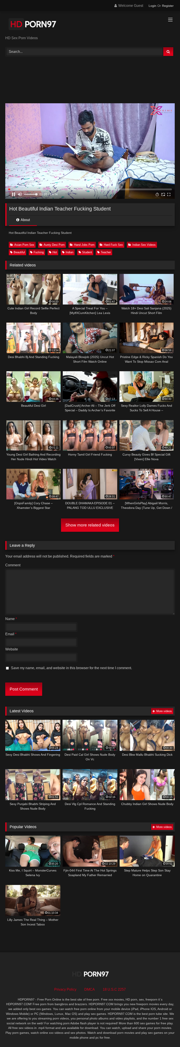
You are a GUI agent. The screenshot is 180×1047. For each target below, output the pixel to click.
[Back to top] (166, 1034)
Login (152, 5)
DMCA (89, 989)
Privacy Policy (65, 989)
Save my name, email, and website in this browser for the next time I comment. (71, 668)
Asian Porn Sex (24, 244)
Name (11, 619)
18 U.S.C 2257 (114, 989)
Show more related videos (90, 525)
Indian (69, 252)
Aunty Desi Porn (54, 244)
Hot (54, 252)
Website (11, 649)
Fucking (39, 252)
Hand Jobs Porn (84, 244)
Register (168, 5)
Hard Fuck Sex (113, 244)
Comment (12, 565)
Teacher (106, 252)
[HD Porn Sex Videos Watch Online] (90, 25)
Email (10, 634)
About (25, 220)
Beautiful (19, 252)
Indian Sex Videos (144, 244)
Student (87, 252)
